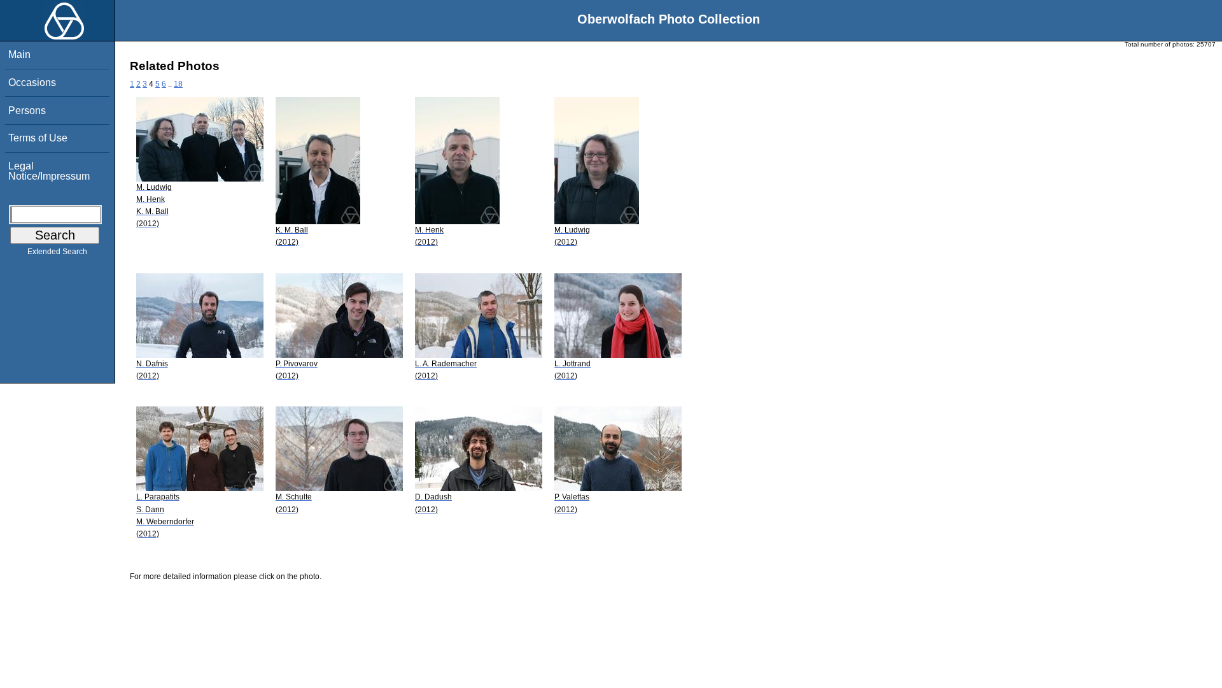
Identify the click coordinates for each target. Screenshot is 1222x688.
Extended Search (57, 251)
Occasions (32, 82)
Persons (27, 110)
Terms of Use (37, 138)
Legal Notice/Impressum (49, 171)
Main (19, 54)
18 (178, 84)
